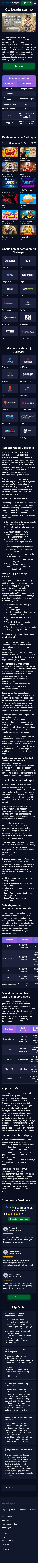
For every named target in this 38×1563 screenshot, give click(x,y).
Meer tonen (19, 1297)
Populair (5, 143)
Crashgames (25, 143)
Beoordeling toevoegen (19, 1219)
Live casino (14, 142)
